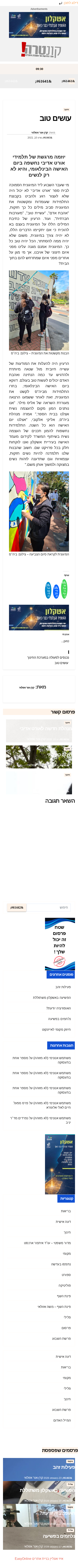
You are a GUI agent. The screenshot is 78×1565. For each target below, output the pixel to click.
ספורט (66, 1275)
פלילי (67, 1317)
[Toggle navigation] (43, 81)
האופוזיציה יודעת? (58, 1008)
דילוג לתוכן (70, 3)
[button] (11, 81)
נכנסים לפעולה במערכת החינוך (48, 657)
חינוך (66, 109)
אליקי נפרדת (59, 780)
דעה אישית (63, 1221)
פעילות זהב (63, 987)
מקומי (67, 1253)
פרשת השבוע (61, 1338)
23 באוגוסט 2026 (52, 1478)
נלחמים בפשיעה (59, 1019)
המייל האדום (62, 1420)
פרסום (66, 1328)
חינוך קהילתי (59, 754)
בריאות (66, 1211)
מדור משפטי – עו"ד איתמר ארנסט (47, 1243)
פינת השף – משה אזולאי (54, 1306)
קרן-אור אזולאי (39, 132)
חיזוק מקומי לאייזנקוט (56, 1029)
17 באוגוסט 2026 (52, 1546)
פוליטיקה (65, 1285)
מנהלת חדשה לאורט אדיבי (46, 728)
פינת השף (64, 1296)
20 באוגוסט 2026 (52, 1500)
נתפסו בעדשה (61, 1264)
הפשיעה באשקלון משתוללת (52, 997)
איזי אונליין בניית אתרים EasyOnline (39, 1558)
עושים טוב (62, 663)
